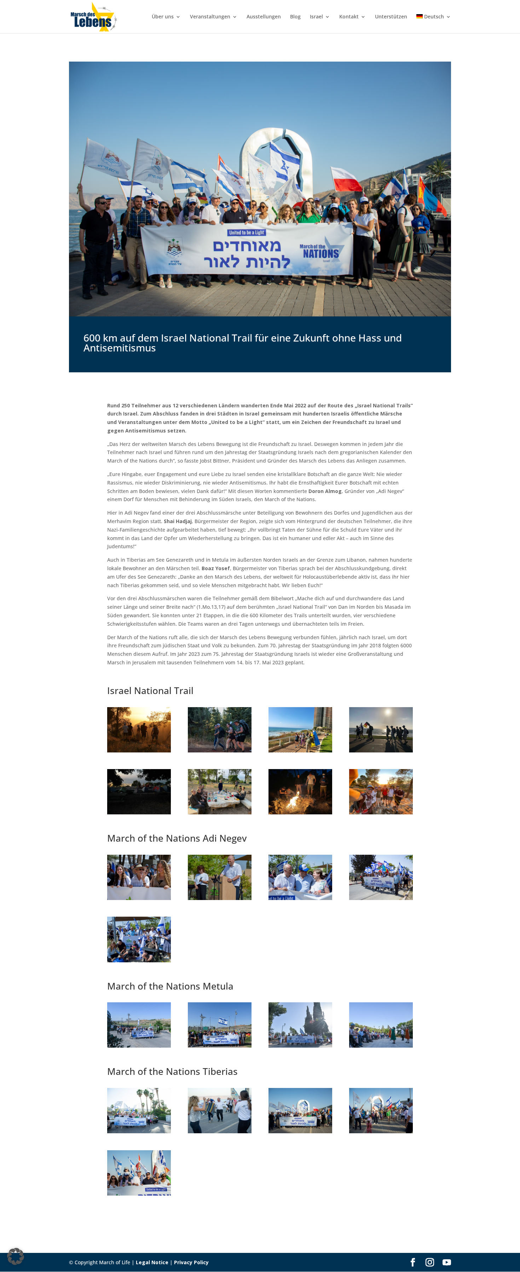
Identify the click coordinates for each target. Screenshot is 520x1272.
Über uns (163, 17)
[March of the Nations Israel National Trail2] (300, 750)
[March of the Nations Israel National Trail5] (220, 812)
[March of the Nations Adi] (139, 898)
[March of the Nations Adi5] (381, 898)
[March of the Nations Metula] (139, 1045)
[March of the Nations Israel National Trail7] (381, 812)
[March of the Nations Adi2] (300, 898)
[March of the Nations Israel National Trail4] (139, 812)
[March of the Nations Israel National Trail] (139, 750)
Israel (316, 17)
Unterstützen (391, 17)
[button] (15, 1256)
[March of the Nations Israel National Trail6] (300, 812)
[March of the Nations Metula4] (381, 1045)
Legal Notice (152, 1262)
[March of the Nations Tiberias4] (139, 1193)
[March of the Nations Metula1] (220, 1045)
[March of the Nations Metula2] (300, 1045)
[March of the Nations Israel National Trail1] (220, 750)
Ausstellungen (264, 17)
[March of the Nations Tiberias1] (220, 1131)
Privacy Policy (191, 1262)
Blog (295, 17)
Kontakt (349, 17)
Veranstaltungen (210, 17)
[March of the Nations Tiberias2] (300, 1131)
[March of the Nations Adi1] (220, 898)
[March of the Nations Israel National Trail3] (381, 750)
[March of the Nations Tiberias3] (381, 1131)
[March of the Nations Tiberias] (139, 1131)
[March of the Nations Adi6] (139, 960)
